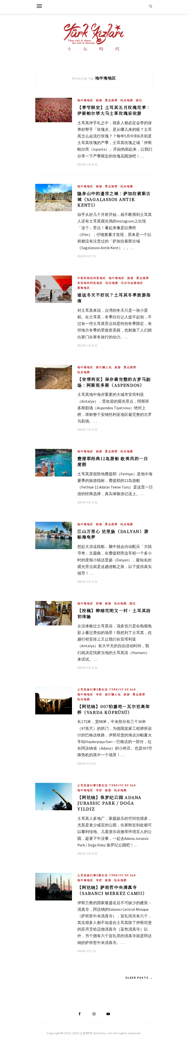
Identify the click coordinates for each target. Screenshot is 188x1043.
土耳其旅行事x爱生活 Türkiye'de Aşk (106, 689)
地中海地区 (85, 100)
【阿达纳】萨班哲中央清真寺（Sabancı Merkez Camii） (112, 890)
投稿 (99, 603)
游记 (139, 100)
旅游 (99, 100)
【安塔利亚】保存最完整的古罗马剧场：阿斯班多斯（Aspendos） (114, 382)
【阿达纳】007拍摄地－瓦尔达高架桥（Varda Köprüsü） (113, 709)
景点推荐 (111, 100)
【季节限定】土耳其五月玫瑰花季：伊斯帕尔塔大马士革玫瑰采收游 (114, 110)
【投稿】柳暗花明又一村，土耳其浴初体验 (114, 613)
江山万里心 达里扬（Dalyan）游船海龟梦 (113, 534)
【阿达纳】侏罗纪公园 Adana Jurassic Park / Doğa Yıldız (109, 803)
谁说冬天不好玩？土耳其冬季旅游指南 (114, 298)
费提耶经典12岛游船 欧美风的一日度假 (112, 461)
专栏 (99, 694)
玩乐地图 (126, 100)
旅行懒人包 (104, 367)
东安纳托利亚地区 (90, 283)
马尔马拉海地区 (132, 283)
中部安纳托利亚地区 (91, 278)
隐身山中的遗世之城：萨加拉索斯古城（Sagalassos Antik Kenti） (114, 199)
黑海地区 (83, 287)
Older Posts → (139, 977)
